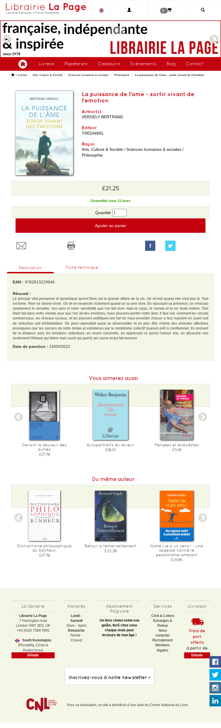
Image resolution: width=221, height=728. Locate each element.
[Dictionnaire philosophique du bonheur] (44, 516)
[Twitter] (185, 245)
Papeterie (74, 63)
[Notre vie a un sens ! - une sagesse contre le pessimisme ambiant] (177, 516)
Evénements (143, 63)
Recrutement (163, 640)
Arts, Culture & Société (48, 75)
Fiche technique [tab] (82, 267)
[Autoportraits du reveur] (110, 415)
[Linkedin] (215, 701)
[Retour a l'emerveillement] (110, 516)
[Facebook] (150, 245)
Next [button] (214, 36)
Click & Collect (162, 616)
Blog (171, 63)
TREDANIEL (93, 133)
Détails (33, 655)
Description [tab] (30, 267)
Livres (45, 63)
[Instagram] (215, 688)
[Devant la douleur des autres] (44, 415)
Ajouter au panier (110, 225)
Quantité (103, 212)
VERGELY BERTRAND (102, 117)
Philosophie (121, 75)
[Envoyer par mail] (36, 245)
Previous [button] (7, 36)
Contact (194, 63)
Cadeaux (107, 63)
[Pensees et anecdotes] (177, 415)
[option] (110, 39)
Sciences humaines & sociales (88, 75)
